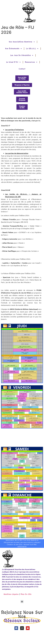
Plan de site (26, 594)
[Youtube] (28, 628)
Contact (22, 69)
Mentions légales (11, 594)
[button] (22, 601)
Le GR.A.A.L (31, 49)
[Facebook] (16, 628)
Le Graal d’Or (12, 62)
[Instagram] (22, 628)
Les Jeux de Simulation (20, 55)
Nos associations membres (20, 42)
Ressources (30, 62)
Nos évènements (12, 49)
